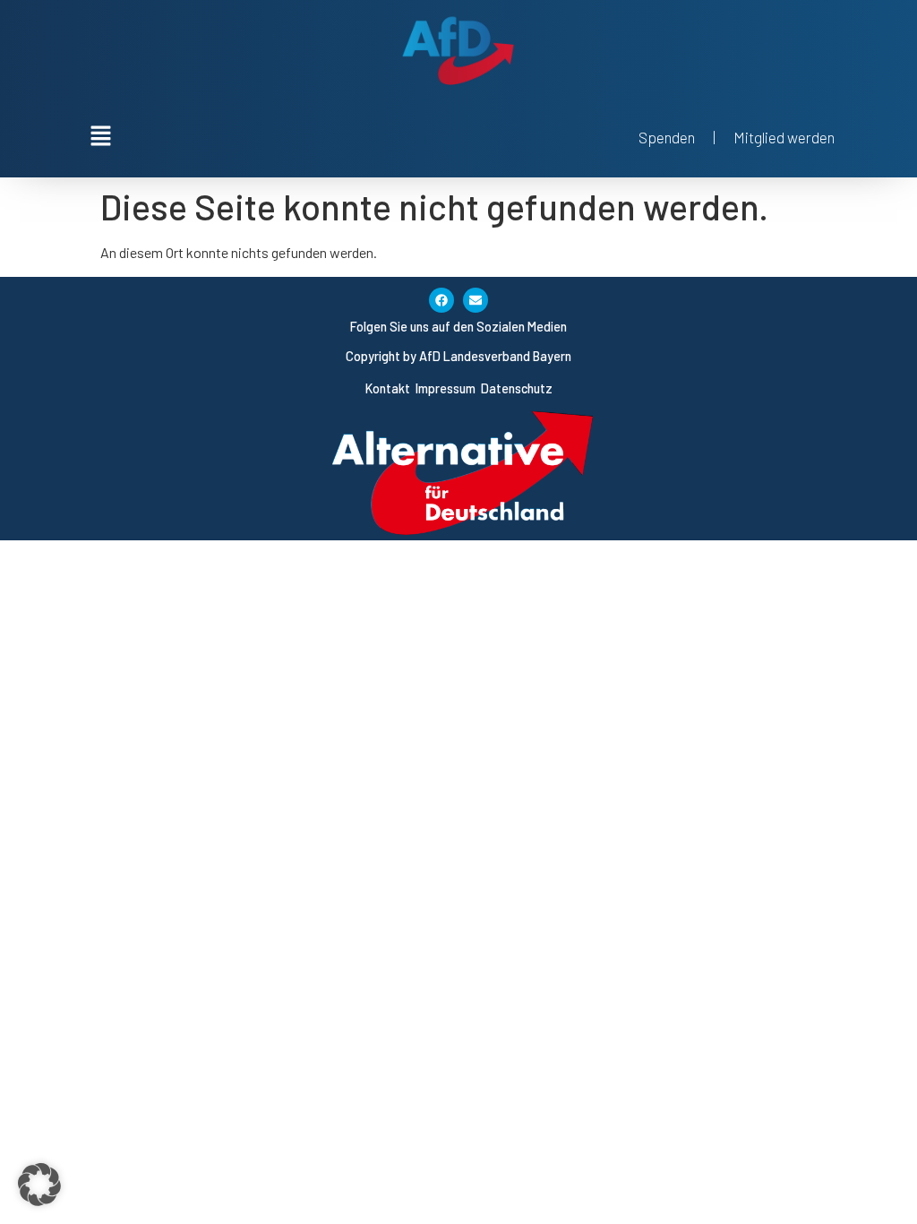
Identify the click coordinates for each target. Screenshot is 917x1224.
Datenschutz (517, 388)
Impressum (447, 388)
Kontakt (389, 388)
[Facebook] (441, 300)
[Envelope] (475, 300)
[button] (458, 136)
